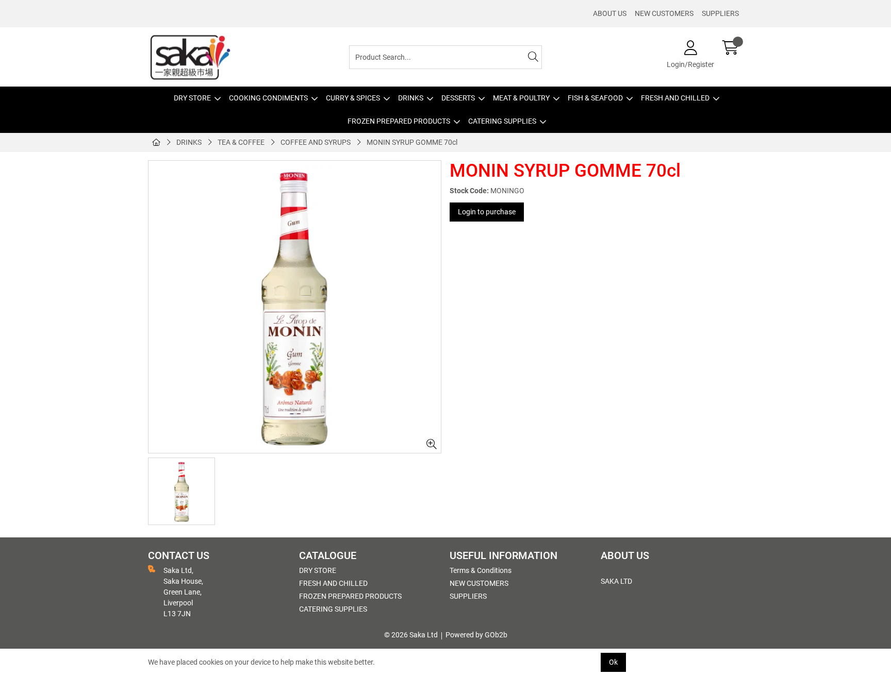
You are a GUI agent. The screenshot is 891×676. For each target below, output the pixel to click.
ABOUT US (609, 13)
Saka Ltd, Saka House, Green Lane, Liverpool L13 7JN (183, 592)
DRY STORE (192, 98)
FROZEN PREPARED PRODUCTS (399, 121)
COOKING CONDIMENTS (268, 98)
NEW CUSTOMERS (664, 13)
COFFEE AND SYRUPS (315, 142)
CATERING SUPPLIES (502, 121)
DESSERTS (458, 98)
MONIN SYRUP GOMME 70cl (412, 142)
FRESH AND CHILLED (675, 98)
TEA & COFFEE (241, 142)
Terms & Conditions (481, 570)
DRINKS (410, 98)
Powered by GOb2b (476, 635)
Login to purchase (487, 212)
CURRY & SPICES (353, 98)
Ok (613, 662)
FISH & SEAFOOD (595, 98)
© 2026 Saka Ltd (411, 635)
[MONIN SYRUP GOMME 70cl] (294, 306)
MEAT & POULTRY (521, 98)
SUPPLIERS (720, 13)
